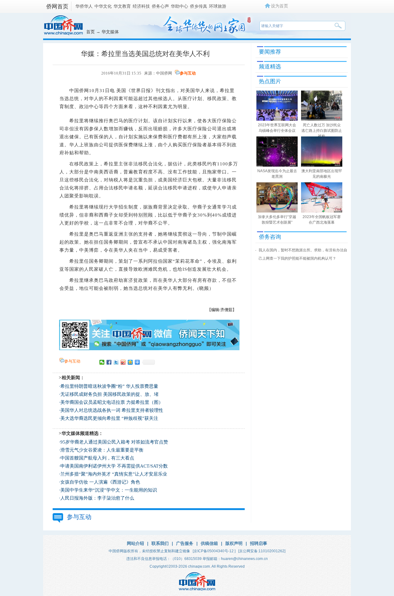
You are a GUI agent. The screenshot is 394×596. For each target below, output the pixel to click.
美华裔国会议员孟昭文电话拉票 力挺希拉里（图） (111, 402)
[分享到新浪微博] (123, 362)
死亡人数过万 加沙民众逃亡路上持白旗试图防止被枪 (321, 130)
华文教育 (122, 6)
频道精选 (270, 66)
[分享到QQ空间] (130, 362)
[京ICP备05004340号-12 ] (214, 551)
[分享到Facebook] (109, 362)
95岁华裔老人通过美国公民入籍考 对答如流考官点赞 (114, 442)
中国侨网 (164, 73)
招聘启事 (258, 543)
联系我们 (160, 543)
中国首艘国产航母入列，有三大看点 (97, 458)
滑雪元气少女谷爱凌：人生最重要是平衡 (101, 450)
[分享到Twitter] (116, 362)
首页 (90, 31)
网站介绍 (135, 543)
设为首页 (279, 5)
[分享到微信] (102, 362)
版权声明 (234, 543)
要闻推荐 (270, 52)
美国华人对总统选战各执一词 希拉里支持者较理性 (111, 410)
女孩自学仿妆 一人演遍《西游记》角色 (100, 482)
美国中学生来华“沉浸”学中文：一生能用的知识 (108, 490)
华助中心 (179, 6)
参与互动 (188, 73)
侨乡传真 (198, 6)
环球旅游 (217, 6)
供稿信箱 (209, 543)
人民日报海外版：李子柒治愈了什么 (97, 498)
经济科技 (141, 6)
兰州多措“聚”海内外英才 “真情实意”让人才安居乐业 (113, 474)
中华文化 (103, 6)
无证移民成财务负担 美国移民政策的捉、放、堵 (109, 394)
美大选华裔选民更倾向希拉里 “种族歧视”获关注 (109, 418)
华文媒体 (110, 31)
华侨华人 (84, 6)
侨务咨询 (270, 237)
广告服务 (184, 543)
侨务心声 (160, 6)
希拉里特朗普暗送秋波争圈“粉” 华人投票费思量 (109, 386)
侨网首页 (57, 6)
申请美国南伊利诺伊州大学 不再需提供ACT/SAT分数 (114, 466)
